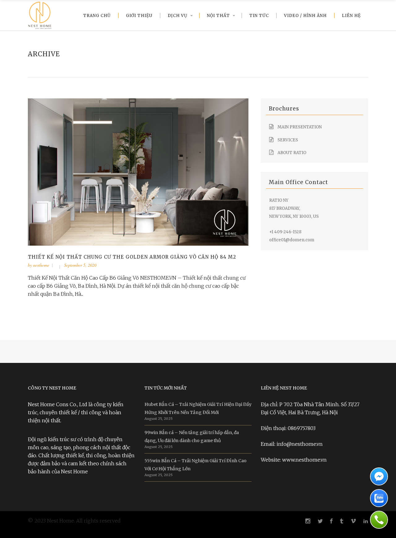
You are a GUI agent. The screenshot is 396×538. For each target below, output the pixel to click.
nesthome (41, 265)
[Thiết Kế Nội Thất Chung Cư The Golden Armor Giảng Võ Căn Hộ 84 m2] (138, 171)
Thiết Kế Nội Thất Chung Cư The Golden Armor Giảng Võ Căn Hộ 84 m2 (132, 257)
